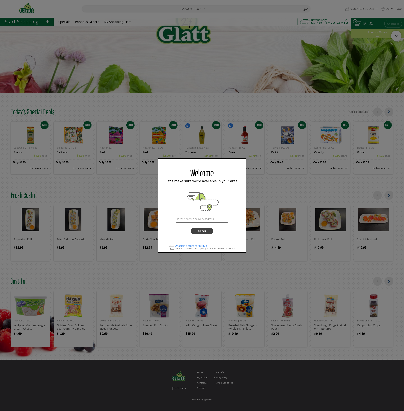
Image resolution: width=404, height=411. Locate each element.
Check (202, 231)
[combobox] (202, 219)
